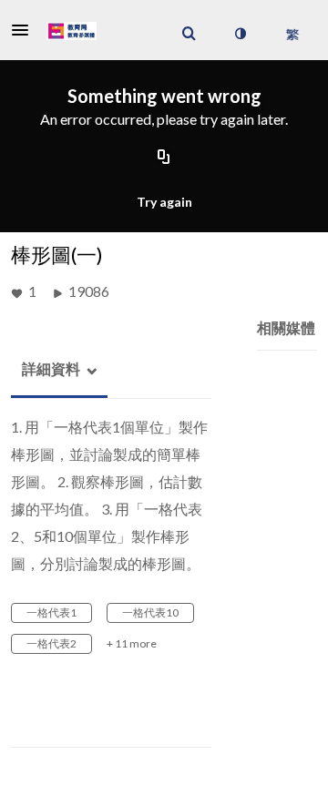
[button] (25, 30)
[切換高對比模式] (239, 33)
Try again (164, 201)
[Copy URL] (164, 158)
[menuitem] (188, 33)
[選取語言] (292, 33)
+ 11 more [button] (132, 643)
